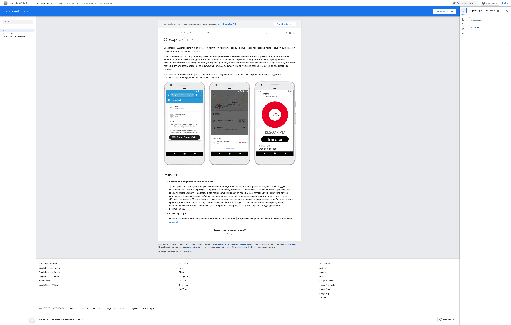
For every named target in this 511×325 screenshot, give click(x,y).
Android (322, 268)
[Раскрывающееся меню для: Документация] (52, 3)
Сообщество (106, 3)
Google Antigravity (327, 285)
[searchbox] (18, 22)
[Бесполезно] (294, 33)
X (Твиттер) (184, 285)
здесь (172, 222)
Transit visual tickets (15, 11)
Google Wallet (189, 33)
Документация (42, 3)
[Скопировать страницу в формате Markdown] (188, 39)
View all (322, 298)
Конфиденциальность (73, 319)
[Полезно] (290, 33)
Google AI (134, 308)
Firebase (323, 276)
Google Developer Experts (50, 276)
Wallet (23, 3)
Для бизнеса (90, 3)
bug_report (498, 10)
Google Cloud (324, 289)
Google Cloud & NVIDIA (48, 285)
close (506, 10)
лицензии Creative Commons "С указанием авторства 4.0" (238, 244)
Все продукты (149, 308)
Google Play (324, 293)
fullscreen (502, 10)
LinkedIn (182, 281)
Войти (505, 3)
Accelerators (44, 281)
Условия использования (49, 319)
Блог (60, 3)
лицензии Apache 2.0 (288, 244)
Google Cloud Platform (115, 308)
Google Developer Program (50, 268)
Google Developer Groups (49, 272)
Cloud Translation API (227, 24)
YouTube (183, 289)
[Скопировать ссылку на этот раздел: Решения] (179, 175)
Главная (167, 33)
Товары (177, 33)
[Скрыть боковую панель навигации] (32, 320)
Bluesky (182, 272)
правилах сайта (190, 247)
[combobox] (465, 3)
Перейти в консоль (444, 11)
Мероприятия (73, 3)
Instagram (183, 276)
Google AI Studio (326, 281)
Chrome (322, 272)
